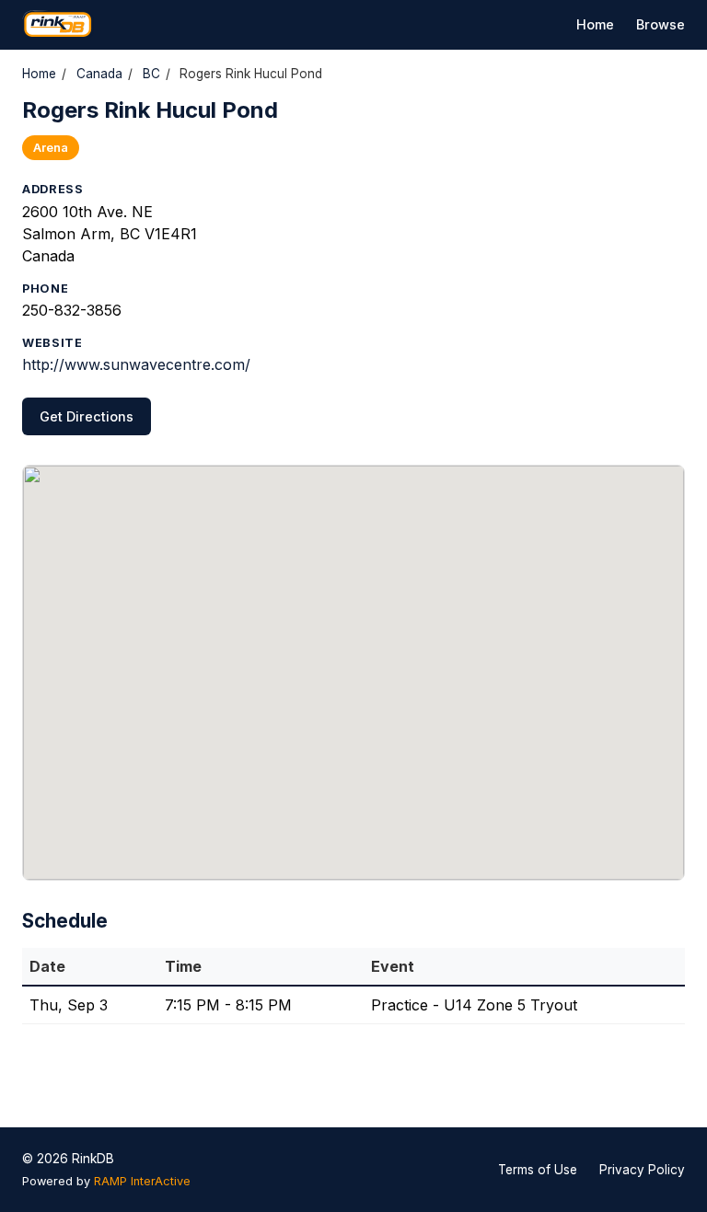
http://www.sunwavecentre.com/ (136, 364)
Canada (99, 73)
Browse (660, 24)
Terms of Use (537, 1169)
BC (151, 73)
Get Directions (86, 416)
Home (595, 24)
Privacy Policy (642, 1169)
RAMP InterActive (142, 1181)
